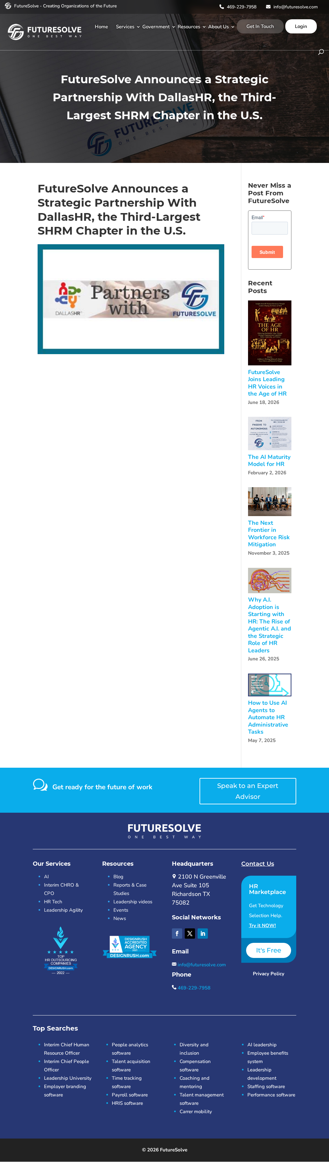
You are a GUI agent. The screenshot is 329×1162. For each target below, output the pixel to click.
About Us (218, 26)
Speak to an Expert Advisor (247, 791)
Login (301, 26)
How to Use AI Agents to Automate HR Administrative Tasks (268, 717)
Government (156, 26)
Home (101, 26)
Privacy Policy (268, 973)
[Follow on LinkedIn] (203, 933)
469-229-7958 (241, 7)
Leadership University (68, 1078)
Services (125, 26)
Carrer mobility (196, 1111)
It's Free (268, 950)
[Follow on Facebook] (177, 933)
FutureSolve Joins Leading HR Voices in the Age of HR (267, 383)
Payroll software (130, 1095)
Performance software (271, 1095)
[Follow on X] (190, 933)
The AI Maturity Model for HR (269, 460)
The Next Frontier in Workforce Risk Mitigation (269, 533)
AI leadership (262, 1044)
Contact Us (257, 863)
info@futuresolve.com (295, 7)
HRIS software (127, 1103)
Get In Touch (260, 26)
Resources (189, 26)
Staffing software (266, 1086)
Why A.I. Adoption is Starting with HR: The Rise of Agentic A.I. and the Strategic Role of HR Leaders (269, 625)
